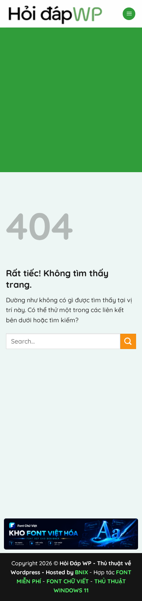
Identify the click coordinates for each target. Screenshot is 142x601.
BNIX (81, 572)
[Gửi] (128, 341)
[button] (129, 13)
